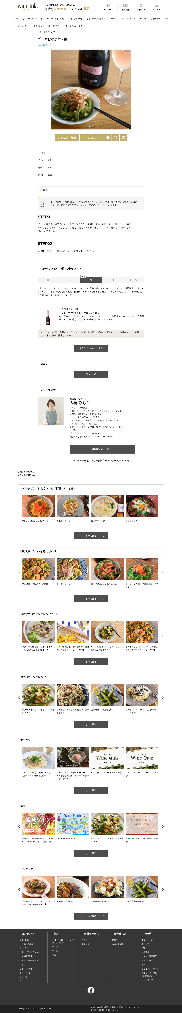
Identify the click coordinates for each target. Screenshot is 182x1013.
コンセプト (146, 944)
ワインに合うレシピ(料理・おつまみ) (63, 941)
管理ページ (116, 940)
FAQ (143, 948)
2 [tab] (93, 126)
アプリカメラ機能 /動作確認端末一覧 (149, 974)
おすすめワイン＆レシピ (30, 952)
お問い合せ (146, 960)
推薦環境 (145, 952)
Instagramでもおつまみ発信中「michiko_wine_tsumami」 (101, 460)
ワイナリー (155, 19)
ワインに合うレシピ (55, 19)
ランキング (24, 948)
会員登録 (85, 944)
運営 (143, 965)
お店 (166, 19)
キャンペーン (25, 973)
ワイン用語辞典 (75, 19)
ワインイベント (128, 19)
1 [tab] (89, 126)
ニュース (23, 977)
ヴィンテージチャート (96, 19)
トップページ (147, 940)
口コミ (92, 137)
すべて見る (91, 536)
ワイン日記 (24, 940)
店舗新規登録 (117, 944)
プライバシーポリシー (151, 969)
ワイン (143, 19)
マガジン (114, 19)
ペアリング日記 (26, 944)
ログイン (85, 940)
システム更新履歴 (149, 956)
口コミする (91, 374)
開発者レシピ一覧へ (101, 449)
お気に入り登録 (67, 137)
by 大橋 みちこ (45, 45)
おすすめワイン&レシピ (32, 19)
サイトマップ (147, 980)
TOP (16, 19)
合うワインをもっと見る (91, 348)
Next (133, 90)
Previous (49, 90)
